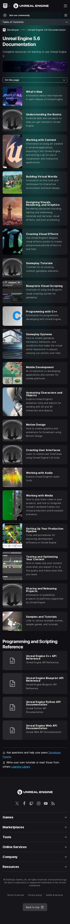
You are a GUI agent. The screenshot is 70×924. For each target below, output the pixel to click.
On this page (12, 80)
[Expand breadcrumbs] (23, 30)
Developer (13, 29)
